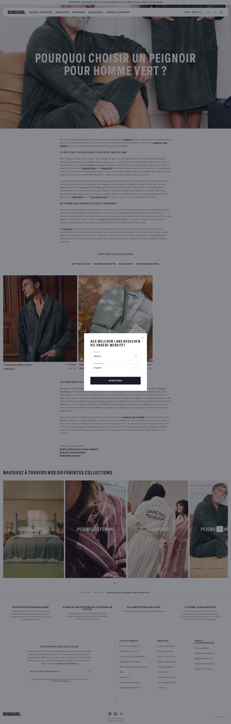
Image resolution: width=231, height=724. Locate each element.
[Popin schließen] (142, 337)
